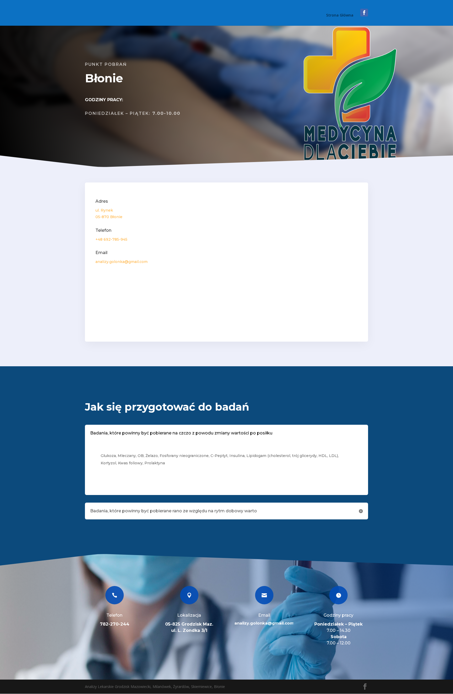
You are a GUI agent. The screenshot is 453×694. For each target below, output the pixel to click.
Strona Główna (339, 15)
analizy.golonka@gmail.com (264, 623)
